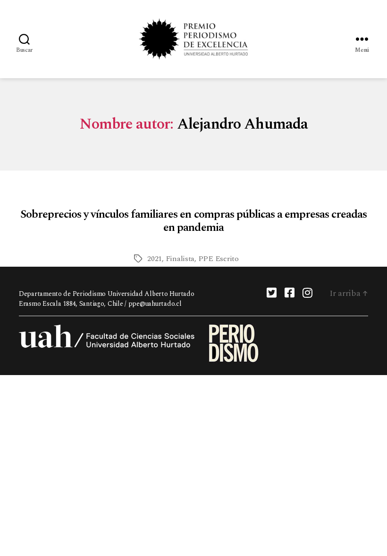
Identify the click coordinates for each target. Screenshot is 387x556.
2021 (154, 258)
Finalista (180, 258)
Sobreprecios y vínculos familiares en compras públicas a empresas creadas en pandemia (193, 221)
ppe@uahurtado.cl (155, 304)
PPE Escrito (218, 258)
